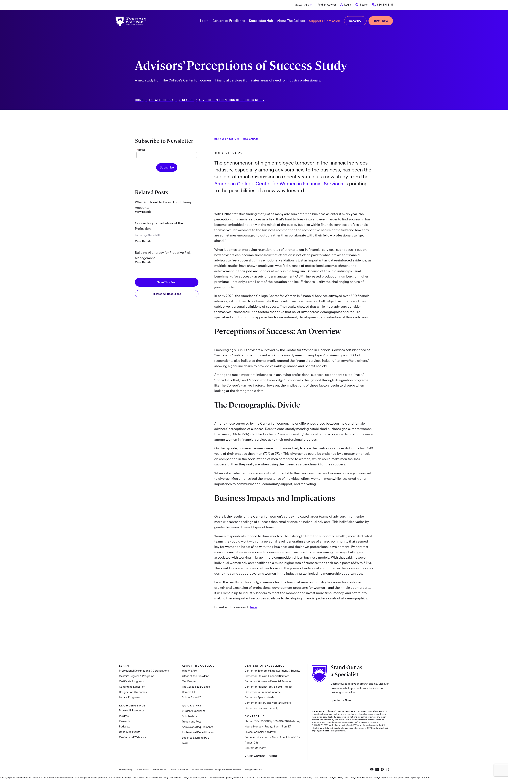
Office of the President (195, 676)
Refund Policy (159, 769)
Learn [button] (204, 20)
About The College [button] (291, 20)
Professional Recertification (198, 732)
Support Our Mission (324, 21)
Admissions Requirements (197, 726)
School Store (190, 697)
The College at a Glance (196, 686)
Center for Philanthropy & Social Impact (268, 686)
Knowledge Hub (161, 100)
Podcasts (124, 726)
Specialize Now (341, 700)
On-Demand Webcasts (132, 737)
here (253, 607)
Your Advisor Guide (261, 756)
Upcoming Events (129, 731)
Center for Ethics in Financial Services (267, 676)
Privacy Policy (125, 769)
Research (186, 100)
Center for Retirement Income (263, 692)
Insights (124, 715)
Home (139, 100)
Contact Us (255, 716)
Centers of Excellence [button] (229, 20)
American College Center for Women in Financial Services (278, 183)
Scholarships (189, 716)
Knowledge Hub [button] (261, 20)
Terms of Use (142, 769)
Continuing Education (132, 686)
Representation (226, 138)
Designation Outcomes (133, 692)
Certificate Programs (131, 681)
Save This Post (166, 282)
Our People (188, 681)
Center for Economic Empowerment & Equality (272, 670)
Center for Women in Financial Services (268, 681)
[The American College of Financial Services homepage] (131, 21)
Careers (187, 692)
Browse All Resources (166, 293)
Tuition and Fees (191, 721)
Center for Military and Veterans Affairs (268, 702)
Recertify (355, 20)
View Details (143, 211)
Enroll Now (380, 20)
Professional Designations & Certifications (144, 670)
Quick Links (302, 5)
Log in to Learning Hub (195, 737)
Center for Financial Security (262, 708)
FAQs (185, 743)
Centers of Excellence (265, 665)
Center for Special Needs (259, 697)
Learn (124, 665)
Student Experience (193, 710)
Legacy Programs (129, 697)
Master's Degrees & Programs (136, 676)
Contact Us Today (255, 747)
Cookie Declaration (179, 769)
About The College (198, 665)
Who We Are (189, 670)
